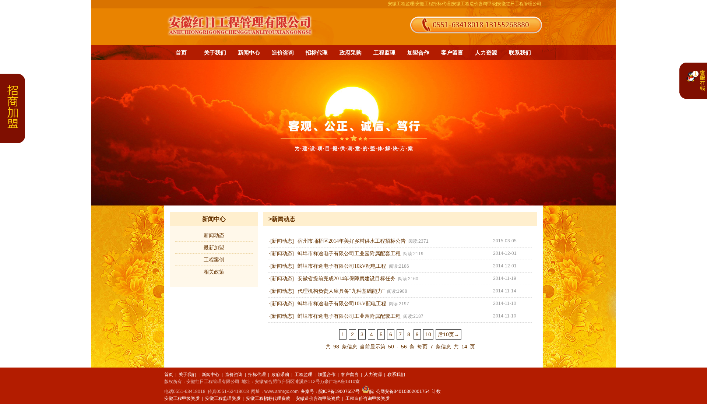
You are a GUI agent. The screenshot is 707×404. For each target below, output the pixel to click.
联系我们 (520, 52)
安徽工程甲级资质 (182, 398)
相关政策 (214, 272)
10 (428, 334)
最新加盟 (214, 247)
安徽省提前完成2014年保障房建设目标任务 (346, 278)
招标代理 (317, 52)
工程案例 (214, 260)
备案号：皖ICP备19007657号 (330, 391)
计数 (436, 391)
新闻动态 (214, 235)
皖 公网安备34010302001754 (399, 391)
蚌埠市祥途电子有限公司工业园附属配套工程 (349, 253)
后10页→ (448, 334)
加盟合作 (418, 52)
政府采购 (351, 52)
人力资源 (486, 52)
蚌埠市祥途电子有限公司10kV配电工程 (342, 266)
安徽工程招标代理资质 (268, 398)
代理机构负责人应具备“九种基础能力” (341, 291)
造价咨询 (283, 52)
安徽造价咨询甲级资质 (318, 398)
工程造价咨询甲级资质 (367, 398)
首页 (181, 52)
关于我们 (215, 52)
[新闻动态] (282, 241)
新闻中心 (249, 52)
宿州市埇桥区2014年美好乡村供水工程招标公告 (352, 241)
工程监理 (384, 52)
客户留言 (452, 52)
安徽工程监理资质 (222, 398)
